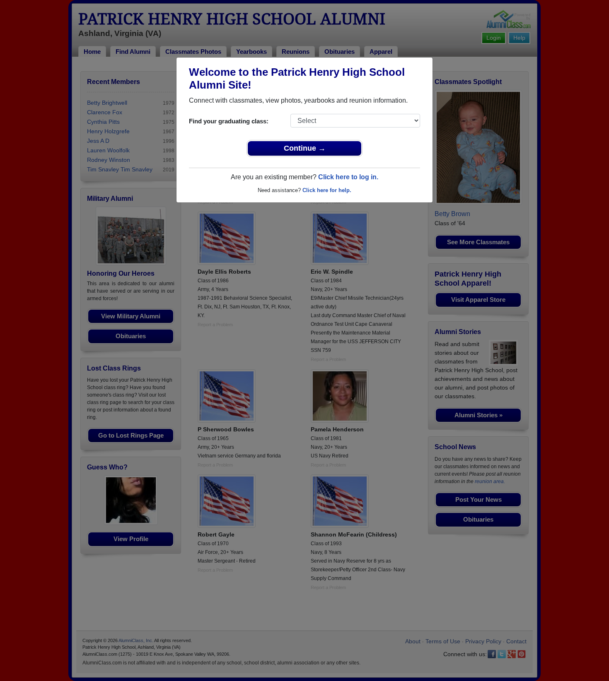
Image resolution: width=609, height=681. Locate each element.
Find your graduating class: (228, 121)
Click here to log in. (348, 176)
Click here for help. (326, 190)
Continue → (305, 148)
